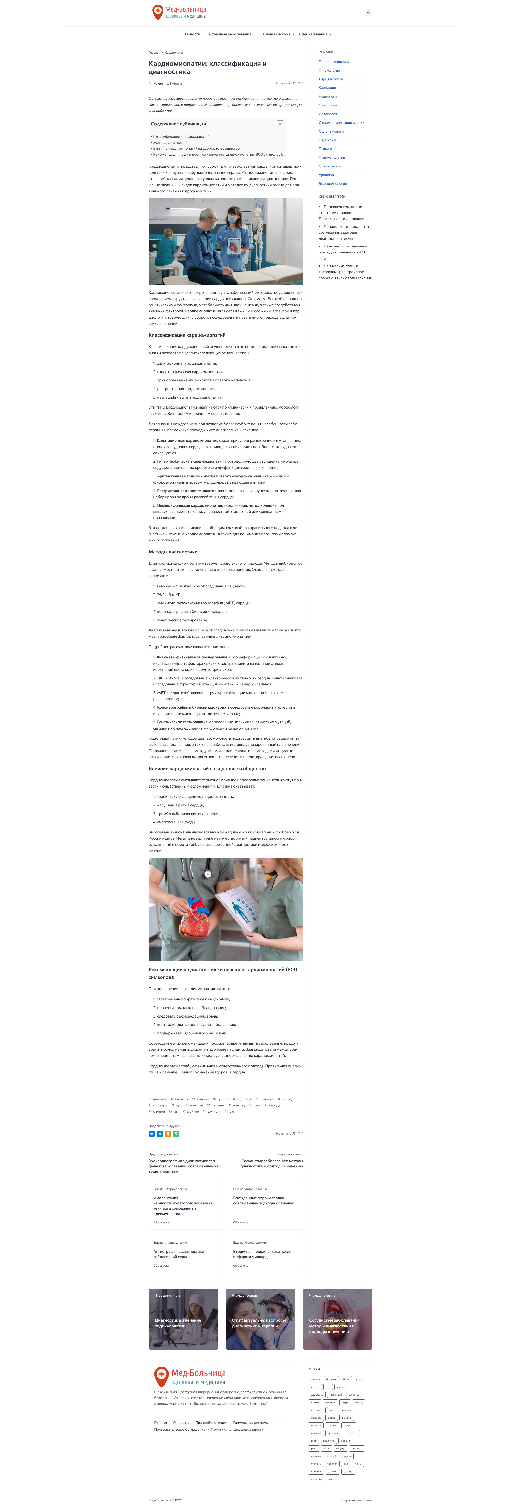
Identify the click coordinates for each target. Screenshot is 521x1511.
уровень (316, 1471)
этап (331, 1479)
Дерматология (331, 79)
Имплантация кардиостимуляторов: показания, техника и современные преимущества (183, 1205)
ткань (358, 1463)
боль (346, 1379)
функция (214, 1111)
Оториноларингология (341, 122)
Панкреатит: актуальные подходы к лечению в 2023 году (343, 252)
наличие (196, 1105)
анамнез (159, 1099)
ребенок (346, 1440)
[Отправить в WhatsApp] (176, 1134)
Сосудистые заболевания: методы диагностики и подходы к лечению (335, 1325)
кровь (315, 1402)
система (316, 1456)
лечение (266, 1099)
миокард (160, 1105)
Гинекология (329, 70)
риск (257, 1105)
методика (317, 1410)
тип (176, 1111)
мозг (333, 1410)
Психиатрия (328, 148)
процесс (352, 1433)
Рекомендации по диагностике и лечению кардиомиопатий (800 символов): (218, 154)
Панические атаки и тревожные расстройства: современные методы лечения (345, 271)
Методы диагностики (171, 142)
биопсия (181, 1099)
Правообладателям (211, 1422)
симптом (357, 1448)
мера (345, 1402)
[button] (278, 124)
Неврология (329, 96)
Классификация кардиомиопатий (181, 136)
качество (354, 1394)
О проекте (181, 1422)
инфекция (336, 1394)
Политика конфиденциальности (237, 1429)
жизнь (340, 1387)
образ (331, 1417)
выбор (315, 1387)
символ (159, 1111)
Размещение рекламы (251, 1422)
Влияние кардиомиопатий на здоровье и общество (196, 148)
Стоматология (330, 166)
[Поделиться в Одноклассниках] (168, 1134)
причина (316, 1433)
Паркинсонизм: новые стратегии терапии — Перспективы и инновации (341, 212)
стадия (347, 1456)
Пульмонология (332, 157)
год (328, 1387)
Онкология (328, 105)
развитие (328, 1440)
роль (326, 1448)
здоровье (244, 1099)
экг (232, 1111)
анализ (315, 1379)
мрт (179, 1105)
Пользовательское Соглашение (179, 1429)
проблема (334, 1433)
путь (314, 1440)
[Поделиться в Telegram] (160, 1134)
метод (287, 1099)
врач (359, 1379)
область (316, 1417)
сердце (275, 1105)
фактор (193, 1111)
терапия (332, 1463)
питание (332, 1425)
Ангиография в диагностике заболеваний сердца (178, 1254)
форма (348, 1471)
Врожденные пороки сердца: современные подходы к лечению (263, 1200)
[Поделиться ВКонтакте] (152, 1134)
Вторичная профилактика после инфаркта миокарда (262, 1254)
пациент (218, 1105)
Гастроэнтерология (335, 61)
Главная (160, 1422)
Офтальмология (332, 131)
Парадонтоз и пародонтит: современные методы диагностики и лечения (344, 232)
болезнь (331, 1379)
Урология (327, 175)
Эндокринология (333, 183)
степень (316, 1463)
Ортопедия (328, 114)
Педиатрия (328, 140)
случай (331, 1456)
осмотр (346, 1417)
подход (239, 1105)
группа (223, 1099)
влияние (202, 1099)
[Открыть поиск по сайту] (368, 12)
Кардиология (329, 87)
